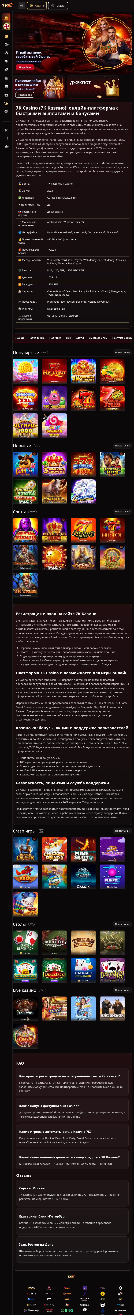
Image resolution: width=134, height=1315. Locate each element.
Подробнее (25, 67)
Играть (25, 381)
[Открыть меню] (21, 5)
